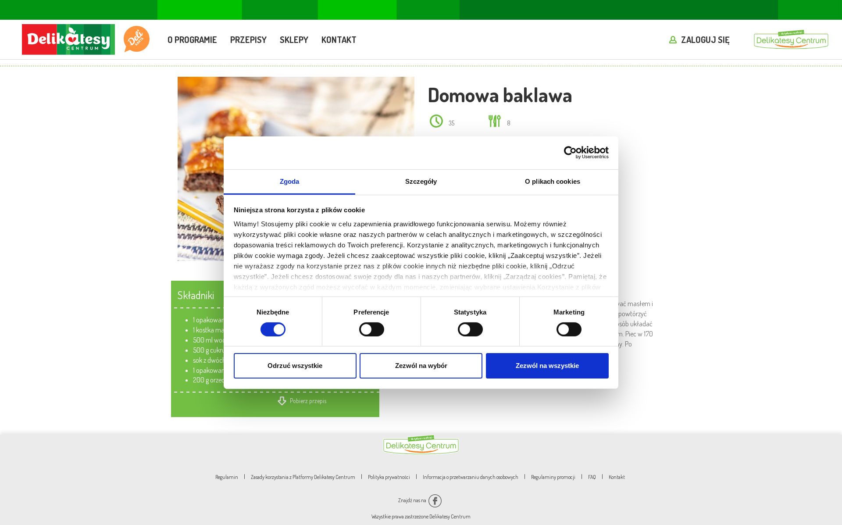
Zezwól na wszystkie (547, 365)
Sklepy (294, 39)
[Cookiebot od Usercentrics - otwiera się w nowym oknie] (570, 152)
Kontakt (339, 39)
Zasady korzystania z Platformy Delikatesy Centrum (303, 477)
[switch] (371, 329)
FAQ (592, 477)
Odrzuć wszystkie (295, 365)
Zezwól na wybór (421, 365)
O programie (192, 39)
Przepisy (248, 39)
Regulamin (226, 477)
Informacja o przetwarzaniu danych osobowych (470, 477)
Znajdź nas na (412, 500)
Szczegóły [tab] (421, 181)
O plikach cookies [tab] (552, 181)
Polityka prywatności (389, 477)
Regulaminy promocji (553, 477)
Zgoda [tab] (290, 181)
